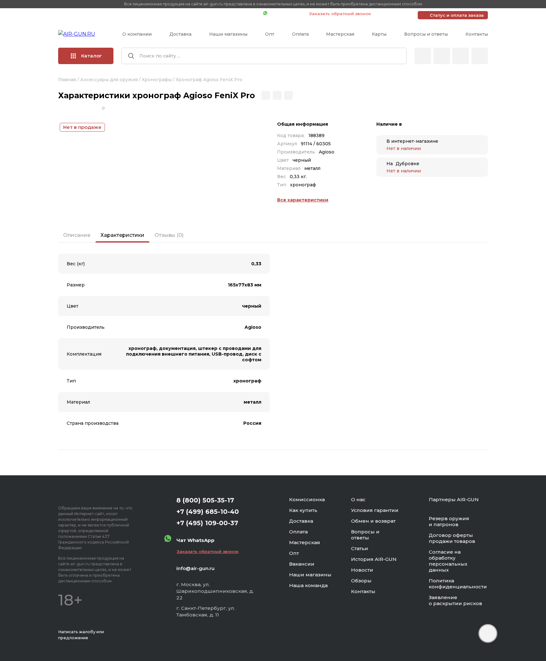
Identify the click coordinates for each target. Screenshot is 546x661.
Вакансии (301, 564)
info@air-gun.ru (195, 568)
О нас (358, 499)
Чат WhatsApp (285, 13)
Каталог (91, 56)
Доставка (180, 34)
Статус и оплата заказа (457, 15)
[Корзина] (479, 56)
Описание (76, 235)
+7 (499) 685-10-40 (167, 13)
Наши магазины (228, 34)
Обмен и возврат (373, 521)
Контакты (476, 34)
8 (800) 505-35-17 (205, 500)
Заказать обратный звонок (340, 13)
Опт (269, 34)
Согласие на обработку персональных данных (448, 561)
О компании (137, 34)
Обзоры (361, 581)
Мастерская (340, 34)
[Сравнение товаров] (442, 56)
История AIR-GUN (374, 559)
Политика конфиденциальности (458, 584)
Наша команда (308, 585)
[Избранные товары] (460, 56)
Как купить (303, 510)
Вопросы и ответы (426, 34)
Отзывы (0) (169, 235)
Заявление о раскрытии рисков (455, 600)
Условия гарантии (374, 510)
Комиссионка (307, 499)
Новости (362, 570)
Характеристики (122, 235)
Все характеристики (302, 200)
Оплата (300, 34)
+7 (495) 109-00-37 (230, 13)
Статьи (359, 548)
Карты (379, 34)
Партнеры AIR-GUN (454, 499)
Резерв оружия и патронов (449, 521)
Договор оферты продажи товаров (452, 538)
